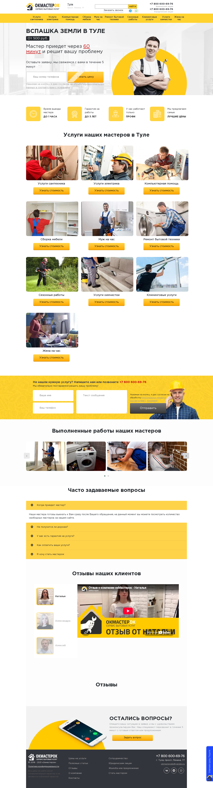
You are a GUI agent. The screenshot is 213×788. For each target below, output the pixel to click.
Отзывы (73, 768)
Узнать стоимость (51, 190)
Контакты (74, 778)
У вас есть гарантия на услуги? (55, 536)
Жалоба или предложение (124, 768)
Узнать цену (85, 77)
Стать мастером (118, 773)
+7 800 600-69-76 (161, 4)
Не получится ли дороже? (52, 527)
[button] (104, 476)
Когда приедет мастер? (50, 505)
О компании (75, 773)
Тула (70, 4)
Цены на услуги (77, 758)
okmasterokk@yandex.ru (173, 764)
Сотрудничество (118, 758)
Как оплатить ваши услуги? (53, 545)
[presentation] (27, 456)
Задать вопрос (132, 738)
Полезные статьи (78, 763)
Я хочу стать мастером (50, 554)
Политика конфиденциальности (43, 766)
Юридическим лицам (120, 763)
